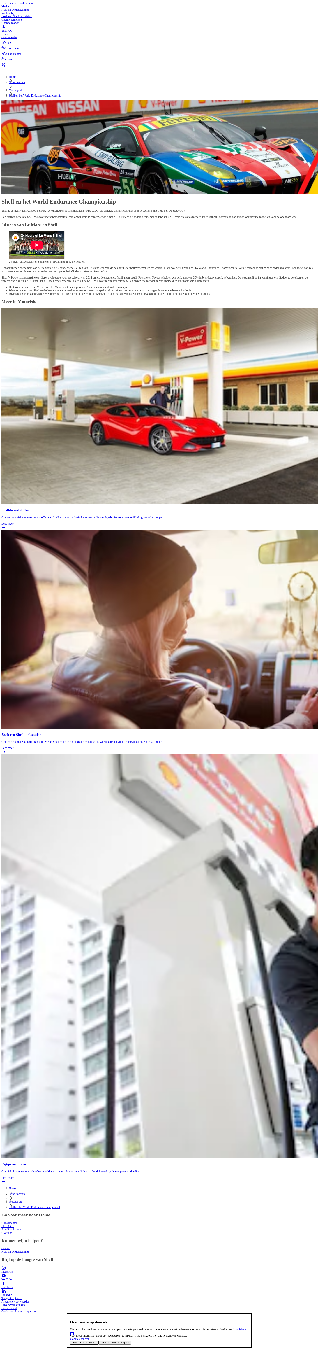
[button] (159, 38)
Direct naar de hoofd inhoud (17, 3)
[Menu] (159, 70)
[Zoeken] (159, 65)
